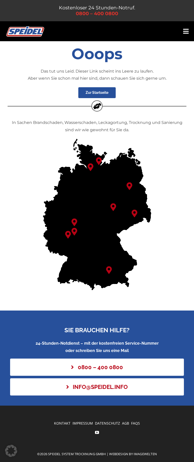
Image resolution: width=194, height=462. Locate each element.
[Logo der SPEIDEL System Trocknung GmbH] (25, 28)
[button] (99, 161)
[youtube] (97, 432)
